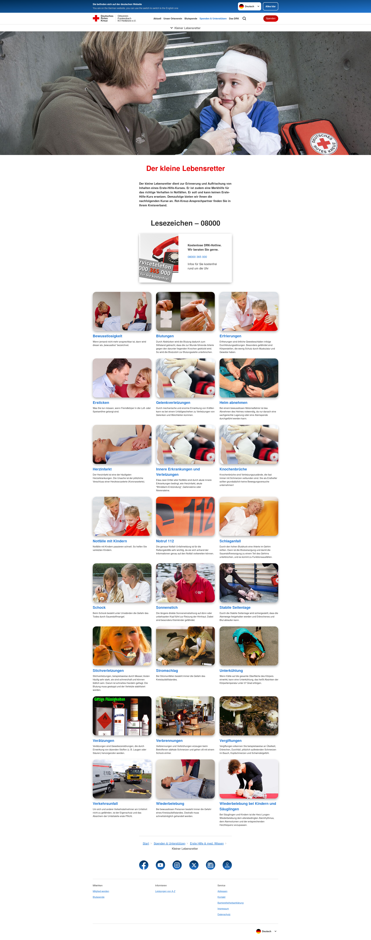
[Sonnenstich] (185, 582)
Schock (99, 607)
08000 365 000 (197, 257)
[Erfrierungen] (249, 311)
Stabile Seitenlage (235, 607)
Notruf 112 (165, 541)
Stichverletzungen (108, 670)
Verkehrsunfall (105, 803)
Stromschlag (167, 670)
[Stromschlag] (185, 645)
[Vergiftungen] (249, 715)
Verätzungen (103, 740)
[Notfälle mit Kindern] (122, 516)
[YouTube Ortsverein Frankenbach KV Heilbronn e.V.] (160, 865)
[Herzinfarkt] (122, 444)
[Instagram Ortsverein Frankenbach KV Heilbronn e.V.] (177, 865)
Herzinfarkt (102, 469)
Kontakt (221, 897)
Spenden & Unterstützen (213, 18)
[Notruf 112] (185, 516)
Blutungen (165, 335)
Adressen (222, 891)
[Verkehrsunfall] (122, 778)
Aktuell (157, 18)
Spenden (270, 18)
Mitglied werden (101, 891)
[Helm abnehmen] (249, 378)
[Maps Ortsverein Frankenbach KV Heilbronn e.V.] (227, 865)
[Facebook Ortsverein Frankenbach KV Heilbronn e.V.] (143, 865)
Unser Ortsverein (172, 18)
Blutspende (190, 18)
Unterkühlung (231, 670)
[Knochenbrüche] (249, 444)
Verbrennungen (169, 740)
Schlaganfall (230, 541)
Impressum (223, 908)
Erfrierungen (230, 335)
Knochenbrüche (233, 469)
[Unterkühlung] (249, 645)
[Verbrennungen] (185, 715)
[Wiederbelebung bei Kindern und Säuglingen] (249, 778)
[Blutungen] (185, 311)
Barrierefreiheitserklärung (231, 902)
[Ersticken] (122, 378)
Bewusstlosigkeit (107, 335)
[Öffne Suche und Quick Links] (244, 18)
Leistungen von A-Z (165, 891)
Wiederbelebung (170, 803)
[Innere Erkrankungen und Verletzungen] (185, 444)
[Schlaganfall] (249, 516)
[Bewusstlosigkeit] (122, 311)
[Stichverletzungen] (122, 645)
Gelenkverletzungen (173, 402)
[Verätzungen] (122, 715)
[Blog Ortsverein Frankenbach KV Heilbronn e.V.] (210, 865)
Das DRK (234, 18)
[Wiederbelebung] (185, 778)
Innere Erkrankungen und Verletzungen (178, 471)
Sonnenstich (167, 607)
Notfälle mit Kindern (110, 541)
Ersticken (101, 402)
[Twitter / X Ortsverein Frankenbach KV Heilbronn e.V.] (194, 865)
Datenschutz (224, 914)
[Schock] (122, 582)
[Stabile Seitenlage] (249, 582)
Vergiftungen (231, 740)
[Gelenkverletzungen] (185, 378)
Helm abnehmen (233, 402)
